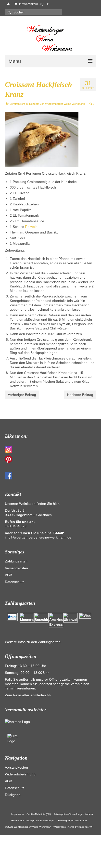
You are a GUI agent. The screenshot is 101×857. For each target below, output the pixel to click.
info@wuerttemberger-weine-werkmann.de (38, 537)
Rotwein (31, 227)
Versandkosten (16, 568)
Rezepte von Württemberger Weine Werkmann (57, 103)
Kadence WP (85, 826)
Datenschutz (14, 582)
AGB (8, 575)
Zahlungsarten (16, 561)
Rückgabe (13, 795)
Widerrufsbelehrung (20, 774)
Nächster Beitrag (80, 395)
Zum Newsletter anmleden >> (28, 695)
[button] (73, 814)
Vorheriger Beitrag (22, 395)
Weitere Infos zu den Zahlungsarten (33, 642)
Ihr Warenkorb (33, 4)
